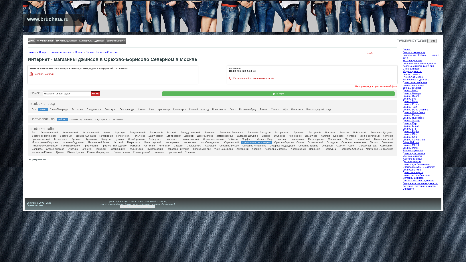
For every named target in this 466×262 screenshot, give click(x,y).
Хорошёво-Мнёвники (276, 149)
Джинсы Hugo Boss (413, 117)
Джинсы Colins (411, 104)
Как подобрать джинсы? (416, 79)
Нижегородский (152, 142)
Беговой (171, 132)
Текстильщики (117, 149)
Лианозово (171, 139)
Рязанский (164, 145)
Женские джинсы (412, 158)
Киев (151, 109)
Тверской (101, 149)
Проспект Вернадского (114, 145)
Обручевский (231, 142)
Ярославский (174, 152)
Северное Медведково (282, 145)
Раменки (135, 145)
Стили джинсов (45, 41)
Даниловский (156, 135)
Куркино (119, 139)
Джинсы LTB (409, 128)
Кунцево (105, 139)
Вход (369, 52)
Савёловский (194, 145)
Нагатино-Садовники (73, 142)
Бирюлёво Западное (259, 132)
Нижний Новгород (199, 109)
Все (34, 109)
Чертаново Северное (351, 149)
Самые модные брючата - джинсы (137, 206)
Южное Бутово (75, 152)
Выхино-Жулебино (86, 135)
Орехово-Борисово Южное (289, 142)
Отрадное (332, 142)
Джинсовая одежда (413, 85)
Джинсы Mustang (412, 115)
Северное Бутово (229, 145)
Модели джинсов (412, 71)
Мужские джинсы (412, 156)
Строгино (73, 149)
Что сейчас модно (413, 77)
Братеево (299, 132)
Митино (349, 139)
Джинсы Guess (411, 126)
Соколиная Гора (367, 145)
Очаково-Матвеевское (353, 142)
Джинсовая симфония (415, 82)
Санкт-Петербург (59, 109)
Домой (31, 41)
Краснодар (164, 109)
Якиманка (158, 152)
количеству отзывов (81, 119)
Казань (142, 109)
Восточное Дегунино (382, 132)
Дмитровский (174, 135)
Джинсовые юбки (412, 169)
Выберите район (43, 129)
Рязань (264, 109)
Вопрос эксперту (116, 41)
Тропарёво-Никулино (177, 149)
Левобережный (136, 139)
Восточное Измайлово (44, 135)
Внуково (344, 132)
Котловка (388, 135)
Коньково (338, 135)
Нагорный (118, 142)
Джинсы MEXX (411, 145)
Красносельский (41, 139)
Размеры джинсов (413, 150)
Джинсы (32, 52)
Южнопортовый (141, 152)
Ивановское (295, 135)
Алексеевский (70, 132)
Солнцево (37, 149)
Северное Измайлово (254, 145)
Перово (374, 142)
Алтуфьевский (90, 132)
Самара (275, 109)
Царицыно (314, 149)
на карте (279, 94)
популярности (102, 119)
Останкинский (315, 142)
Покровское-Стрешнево (45, 145)
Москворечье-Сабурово (45, 142)
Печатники (387, 142)
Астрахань (77, 109)
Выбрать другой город (318, 109)
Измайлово (311, 135)
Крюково (76, 139)
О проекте (408, 188)
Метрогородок (316, 139)
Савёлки (178, 145)
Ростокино (149, 145)
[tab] (43, 129)
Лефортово (155, 139)
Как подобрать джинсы (91, 41)
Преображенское (70, 145)
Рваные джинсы (411, 74)
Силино (340, 145)
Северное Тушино (308, 145)
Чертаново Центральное (379, 149)
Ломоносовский (190, 139)
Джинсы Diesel (411, 96)
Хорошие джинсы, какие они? (419, 66)
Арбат (106, 132)
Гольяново (139, 135)
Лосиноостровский (213, 139)
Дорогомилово (205, 135)
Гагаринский (106, 135)
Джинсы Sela (410, 137)
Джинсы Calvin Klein (414, 139)
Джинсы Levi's (410, 90)
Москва (79, 52)
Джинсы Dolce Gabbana (415, 109)
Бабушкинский (137, 132)
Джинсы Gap (409, 123)
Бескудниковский (190, 132)
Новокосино (189, 142)
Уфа (285, 109)
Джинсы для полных (414, 153)
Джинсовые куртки (413, 172)
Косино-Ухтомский (370, 135)
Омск (233, 109)
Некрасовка (133, 142)
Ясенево (190, 152)
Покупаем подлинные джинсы (419, 63)
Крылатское (60, 139)
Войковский (359, 132)
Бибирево (209, 132)
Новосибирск (219, 109)
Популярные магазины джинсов (420, 183)
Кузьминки (91, 139)
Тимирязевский (154, 149)
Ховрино (256, 149)
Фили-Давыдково (223, 149)
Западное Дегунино (247, 135)
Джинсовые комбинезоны (416, 175)
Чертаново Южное (42, 152)
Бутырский (315, 132)
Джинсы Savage (411, 120)
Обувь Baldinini (411, 142)
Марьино (282, 139)
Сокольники (386, 145)
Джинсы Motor (410, 101)
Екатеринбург (127, 109)
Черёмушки (330, 149)
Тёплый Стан (135, 149)
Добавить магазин (44, 74)
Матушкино (297, 139)
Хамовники (242, 149)
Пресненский (91, 145)
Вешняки (330, 132)
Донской (188, 135)
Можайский (364, 139)
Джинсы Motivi (410, 147)
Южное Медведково (98, 152)
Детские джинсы (412, 161)
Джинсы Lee (409, 98)
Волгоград (110, 109)
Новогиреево (172, 142)
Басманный (156, 132)
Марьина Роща (265, 139)
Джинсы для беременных (417, 164)
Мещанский (334, 139)
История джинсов (412, 60)
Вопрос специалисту (414, 52)
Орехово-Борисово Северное (102, 52)
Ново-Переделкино (210, 142)
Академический (49, 132)
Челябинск (297, 109)
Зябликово (279, 135)
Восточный (66, 135)
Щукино (60, 152)
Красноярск (179, 109)
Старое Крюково (55, 149)
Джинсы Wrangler (412, 93)
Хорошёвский (298, 149)
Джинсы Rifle (410, 134)
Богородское (282, 132)
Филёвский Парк (202, 149)
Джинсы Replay (411, 131)
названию (118, 119)
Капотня (325, 135)
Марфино (247, 139)
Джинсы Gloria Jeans (414, 112)
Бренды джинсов (412, 87)
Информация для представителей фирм (376, 86)
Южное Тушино (121, 152)
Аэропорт (119, 132)
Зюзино (266, 135)
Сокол (351, 145)
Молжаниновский (383, 139)
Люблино (233, 139)
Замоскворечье (224, 135)
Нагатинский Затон (98, 142)
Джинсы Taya (410, 107)
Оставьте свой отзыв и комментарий (253, 78)
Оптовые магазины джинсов (418, 180)
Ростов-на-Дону (247, 109)
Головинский (123, 135)
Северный (327, 145)
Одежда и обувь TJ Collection (419, 167)
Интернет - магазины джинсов (55, 52)
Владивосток (94, 109)
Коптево (351, 135)
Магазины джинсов (66, 41)
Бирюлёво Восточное (231, 132)
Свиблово (210, 145)
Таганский (86, 149)
